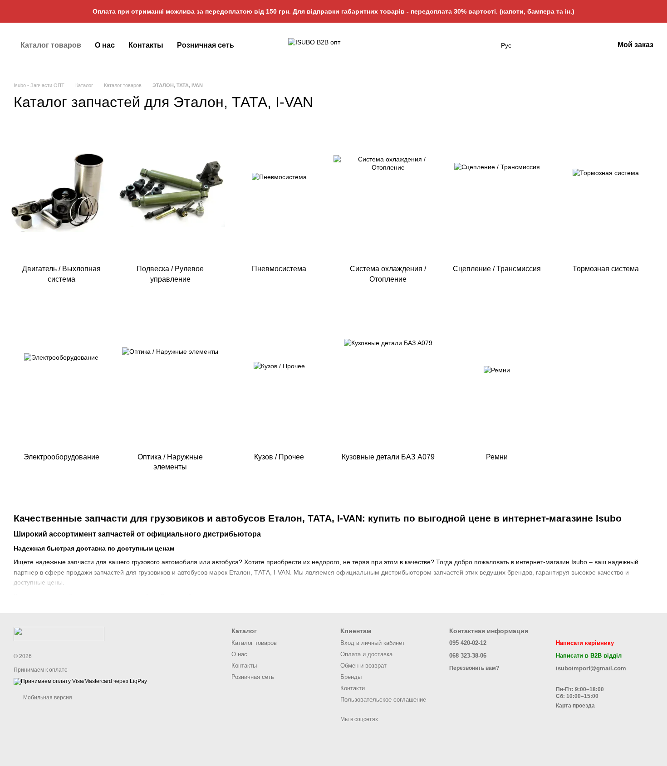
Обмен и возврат (363, 665)
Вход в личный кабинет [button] (372, 642)
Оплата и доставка (366, 654)
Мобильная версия (47, 697)
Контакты (145, 45)
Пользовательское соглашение (383, 699)
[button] (659, 11)
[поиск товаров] (484, 45)
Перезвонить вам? (474, 668)
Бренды (351, 676)
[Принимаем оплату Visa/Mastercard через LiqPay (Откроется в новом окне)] (80, 681)
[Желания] (559, 45)
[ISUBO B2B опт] (59, 633)
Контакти (352, 688)
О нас (105, 45)
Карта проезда (575, 706)
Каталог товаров (50, 45)
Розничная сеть (205, 45)
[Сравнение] (583, 45)
